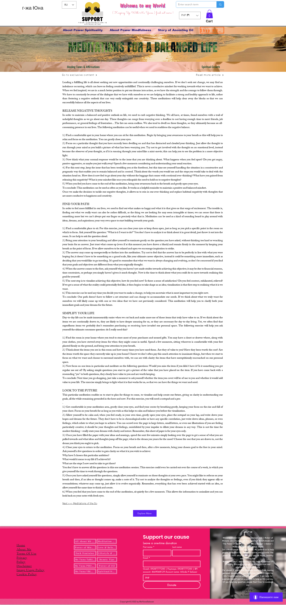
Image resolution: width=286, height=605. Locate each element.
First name (148, 546)
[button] (209, 14)
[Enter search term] (220, 4)
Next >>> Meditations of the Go (79, 503)
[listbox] (190, 15)
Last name (177, 546)
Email (146, 557)
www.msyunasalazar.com (251, 537)
